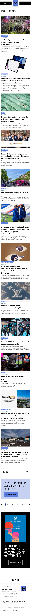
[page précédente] (1, 504)
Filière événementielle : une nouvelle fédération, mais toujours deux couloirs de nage (14, 119)
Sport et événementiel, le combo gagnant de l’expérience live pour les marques (15, 379)
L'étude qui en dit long (7, 262)
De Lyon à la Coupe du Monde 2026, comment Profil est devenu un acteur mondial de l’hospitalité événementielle (15, 230)
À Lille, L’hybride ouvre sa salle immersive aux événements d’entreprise (13, 42)
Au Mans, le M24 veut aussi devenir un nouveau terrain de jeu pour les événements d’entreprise (14, 454)
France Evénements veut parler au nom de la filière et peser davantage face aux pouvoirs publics (15, 156)
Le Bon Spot (4, 35)
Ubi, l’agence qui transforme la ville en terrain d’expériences (14, 194)
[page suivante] (29, 504)
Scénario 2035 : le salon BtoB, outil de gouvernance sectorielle (15, 343)
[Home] (15, 3)
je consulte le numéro (15, 563)
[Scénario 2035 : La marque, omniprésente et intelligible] (15, 291)
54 (27, 505)
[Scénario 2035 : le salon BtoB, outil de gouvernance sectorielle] (15, 327)
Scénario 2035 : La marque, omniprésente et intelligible (11, 307)
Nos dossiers (4, 301)
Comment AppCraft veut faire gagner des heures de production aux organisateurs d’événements (15, 81)
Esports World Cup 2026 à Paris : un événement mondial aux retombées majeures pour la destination (15, 416)
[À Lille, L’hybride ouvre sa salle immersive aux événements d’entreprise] (15, 25)
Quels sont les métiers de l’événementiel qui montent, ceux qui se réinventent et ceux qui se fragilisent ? (14, 270)
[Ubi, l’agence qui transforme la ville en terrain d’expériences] (15, 178)
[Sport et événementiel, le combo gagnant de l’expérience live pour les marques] (15, 362)
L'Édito (3, 112)
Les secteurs (4, 74)
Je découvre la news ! (11, 494)
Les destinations (5, 409)
